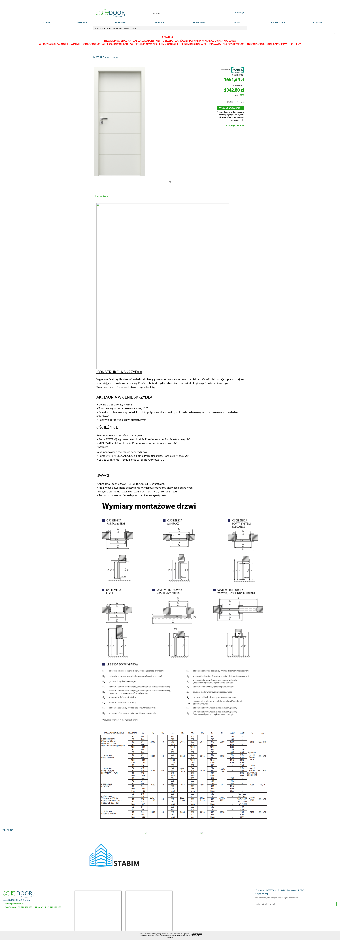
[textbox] (167, 13)
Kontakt (281, 890)
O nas (46, 22)
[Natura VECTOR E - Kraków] (119, 121)
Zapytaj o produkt (235, 125)
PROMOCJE (277, 22)
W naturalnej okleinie (114, 28)
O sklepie (260, 890)
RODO (301, 890)
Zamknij (170, 937)
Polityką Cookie (197, 934)
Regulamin (292, 890)
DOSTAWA (120, 22)
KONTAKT (318, 22)
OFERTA (81, 22)
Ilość (230, 102)
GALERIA (159, 22)
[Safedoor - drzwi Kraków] (122, 13)
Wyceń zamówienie (229, 107)
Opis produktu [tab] (101, 196)
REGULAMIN (199, 22)
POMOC (238, 22)
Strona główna (100, 28)
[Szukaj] (179, 13)
